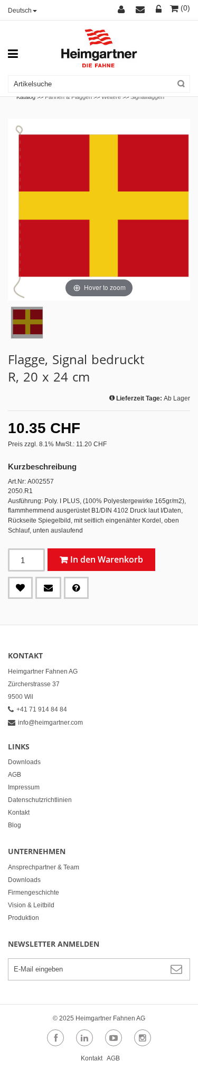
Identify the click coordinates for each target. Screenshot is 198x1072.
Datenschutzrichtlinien (40, 800)
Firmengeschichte (33, 892)
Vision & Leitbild (31, 905)
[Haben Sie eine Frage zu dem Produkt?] (76, 588)
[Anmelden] (159, 10)
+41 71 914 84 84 (41, 709)
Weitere (111, 97)
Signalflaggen (147, 97)
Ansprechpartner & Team (43, 867)
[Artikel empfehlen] (48, 588)
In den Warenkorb (106, 559)
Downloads (24, 762)
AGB (14, 774)
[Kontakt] (141, 10)
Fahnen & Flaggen (68, 97)
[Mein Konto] (122, 10)
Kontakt (19, 812)
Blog (14, 825)
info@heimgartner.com (50, 722)
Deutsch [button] (20, 10)
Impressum (24, 787)
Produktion (23, 917)
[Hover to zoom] (99, 209)
